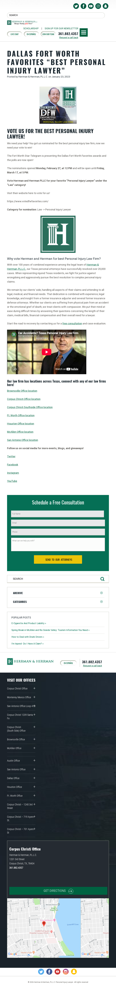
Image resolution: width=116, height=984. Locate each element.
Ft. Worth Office (14, 795)
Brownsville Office (16, 739)
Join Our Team (48, 34)
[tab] (58, 593)
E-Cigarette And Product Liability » (28, 623)
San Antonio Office (16, 769)
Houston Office (14, 786)
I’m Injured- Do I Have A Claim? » (27, 643)
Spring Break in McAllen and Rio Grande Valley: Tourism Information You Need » (50, 630)
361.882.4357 (68, 33)
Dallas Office (13, 778)
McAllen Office (14, 748)
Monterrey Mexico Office (19, 697)
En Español (31, 34)
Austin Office (13, 760)
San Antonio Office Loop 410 (21, 706)
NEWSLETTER (61, 28)
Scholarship (31, 28)
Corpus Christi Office (17, 688)
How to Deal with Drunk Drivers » (27, 637)
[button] (58, 593)
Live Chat (15, 34)
